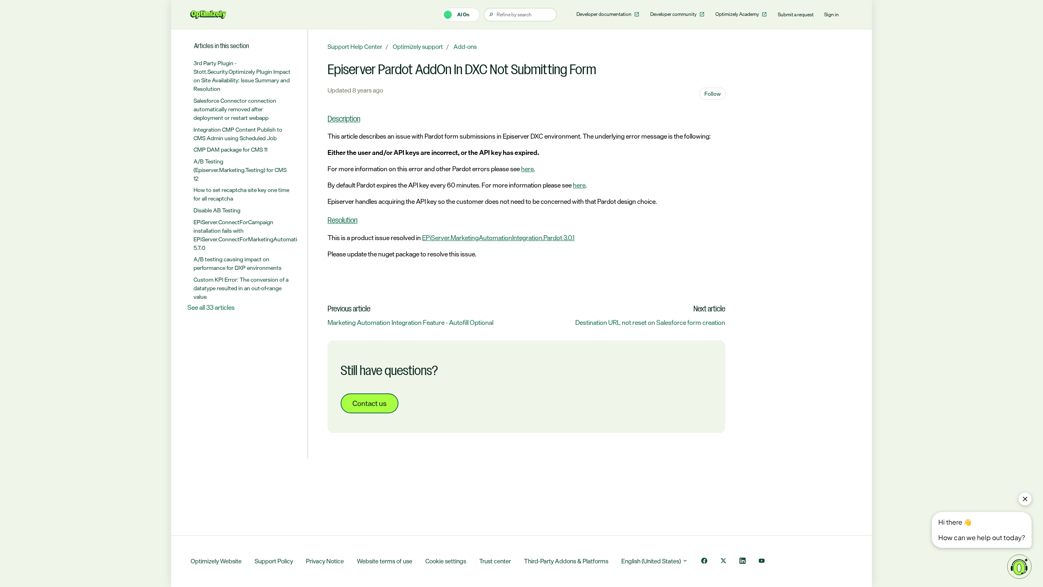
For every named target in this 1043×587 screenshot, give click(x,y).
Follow (712, 93)
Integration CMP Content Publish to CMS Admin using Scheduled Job (238, 134)
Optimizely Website (216, 561)
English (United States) (651, 561)
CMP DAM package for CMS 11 (230, 149)
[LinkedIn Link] (742, 561)
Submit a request (796, 15)
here (527, 168)
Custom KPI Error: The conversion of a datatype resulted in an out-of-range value (241, 288)
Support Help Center (355, 47)
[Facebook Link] (704, 561)
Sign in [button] (831, 15)
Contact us (369, 403)
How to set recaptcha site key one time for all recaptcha (241, 194)
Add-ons (465, 47)
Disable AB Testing (217, 210)
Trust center (495, 561)
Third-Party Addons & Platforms (566, 561)
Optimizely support (418, 47)
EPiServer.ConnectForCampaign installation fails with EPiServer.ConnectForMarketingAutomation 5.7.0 (246, 234)
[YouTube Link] (761, 561)
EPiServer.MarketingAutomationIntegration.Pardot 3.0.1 (498, 237)
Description (344, 119)
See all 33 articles (211, 307)
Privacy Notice (325, 561)
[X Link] (723, 561)
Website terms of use (384, 561)
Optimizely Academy (737, 14)
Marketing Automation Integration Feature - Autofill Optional (410, 322)
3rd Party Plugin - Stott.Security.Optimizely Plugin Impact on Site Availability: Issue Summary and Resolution (242, 75)
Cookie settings (445, 561)
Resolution (342, 221)
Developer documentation (604, 14)
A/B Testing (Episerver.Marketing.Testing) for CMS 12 (240, 170)
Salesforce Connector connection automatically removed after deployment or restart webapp (235, 109)
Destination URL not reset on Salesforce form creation (650, 322)
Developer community (674, 14)
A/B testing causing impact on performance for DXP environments (238, 263)
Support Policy (274, 561)
